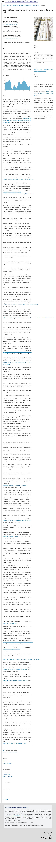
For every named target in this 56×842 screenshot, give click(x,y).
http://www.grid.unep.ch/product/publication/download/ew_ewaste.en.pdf (21, 659)
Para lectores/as (6, 772)
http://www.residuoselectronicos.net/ (12, 536)
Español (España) (7, 763)
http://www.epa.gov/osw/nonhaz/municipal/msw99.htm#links (18, 179)
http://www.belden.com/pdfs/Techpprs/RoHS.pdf (15, 680)
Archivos (9, 5)
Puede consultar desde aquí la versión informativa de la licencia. (43, 93)
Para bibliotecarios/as (7, 776)
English (5, 761)
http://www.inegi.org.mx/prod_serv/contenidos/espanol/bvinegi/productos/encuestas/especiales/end (28, 317)
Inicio (4, 5)
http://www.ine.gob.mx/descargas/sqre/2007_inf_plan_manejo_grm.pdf (20, 304)
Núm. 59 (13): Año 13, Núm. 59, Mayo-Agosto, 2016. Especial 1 (26, 5)
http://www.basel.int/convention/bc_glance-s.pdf (15, 669)
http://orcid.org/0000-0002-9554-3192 (10, 33)
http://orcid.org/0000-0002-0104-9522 (10, 24)
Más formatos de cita (39, 62)
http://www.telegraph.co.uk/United (11, 649)
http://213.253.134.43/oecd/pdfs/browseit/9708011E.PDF (17, 520)
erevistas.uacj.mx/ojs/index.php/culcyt (17, 816)
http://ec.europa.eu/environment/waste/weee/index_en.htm (18, 642)
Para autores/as (6, 774)
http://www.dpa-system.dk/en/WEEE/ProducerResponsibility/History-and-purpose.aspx (17, 120)
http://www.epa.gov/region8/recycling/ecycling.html (16, 485)
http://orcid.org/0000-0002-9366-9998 (10, 38)
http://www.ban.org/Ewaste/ (10, 623)
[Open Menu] (2, 1)
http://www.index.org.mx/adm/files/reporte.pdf (14, 743)
